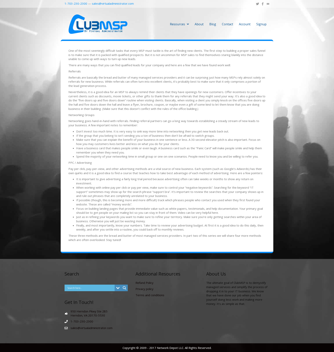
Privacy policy (144, 289)
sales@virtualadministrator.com (113, 3)
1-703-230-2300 (76, 3)
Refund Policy (144, 283)
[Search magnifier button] (124, 288)
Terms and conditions (149, 295)
